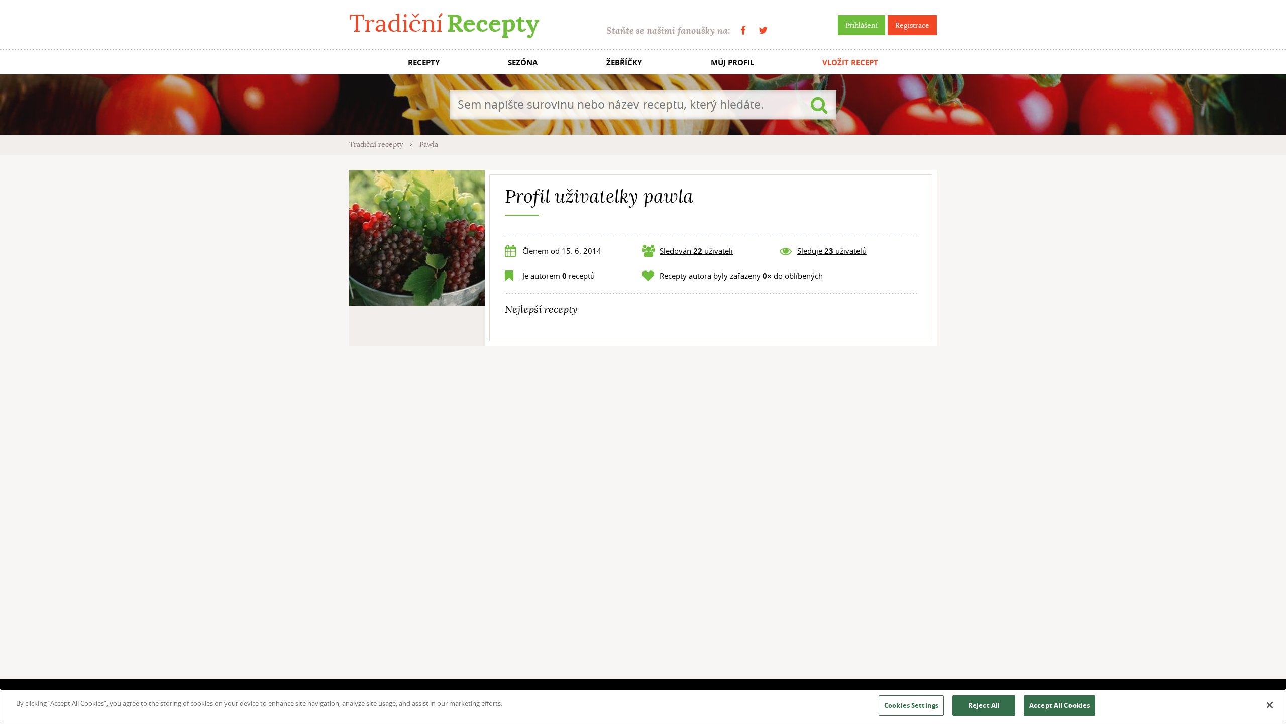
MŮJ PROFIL (732, 62)
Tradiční (444, 23)
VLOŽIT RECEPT (850, 62)
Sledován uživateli (696, 251)
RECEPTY (424, 62)
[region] (643, 706)
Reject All (984, 705)
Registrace (912, 25)
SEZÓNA (523, 62)
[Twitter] (763, 30)
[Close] (1270, 705)
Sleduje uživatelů (832, 251)
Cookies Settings (911, 705)
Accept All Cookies (1059, 705)
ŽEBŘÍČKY (624, 62)
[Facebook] (743, 30)
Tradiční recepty (377, 144)
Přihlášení (861, 25)
